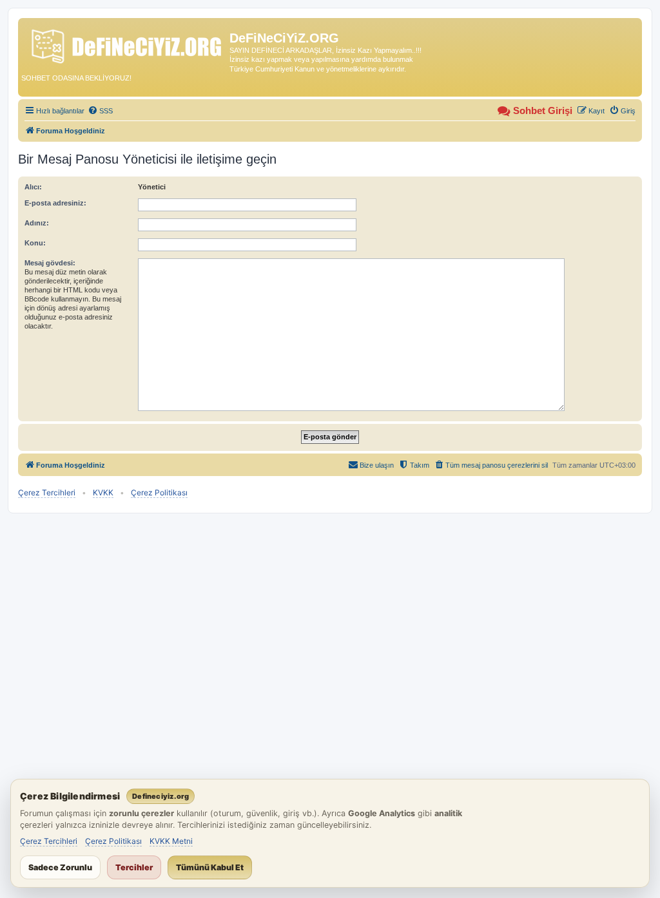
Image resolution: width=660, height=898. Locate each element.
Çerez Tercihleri (46, 492)
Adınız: (36, 223)
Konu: (35, 243)
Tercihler (134, 867)
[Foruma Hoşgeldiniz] (125, 43)
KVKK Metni (171, 841)
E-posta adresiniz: (55, 203)
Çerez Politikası (159, 492)
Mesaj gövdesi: (49, 263)
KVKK (103, 492)
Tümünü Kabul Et (210, 867)
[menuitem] (100, 111)
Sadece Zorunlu (60, 867)
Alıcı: (33, 187)
